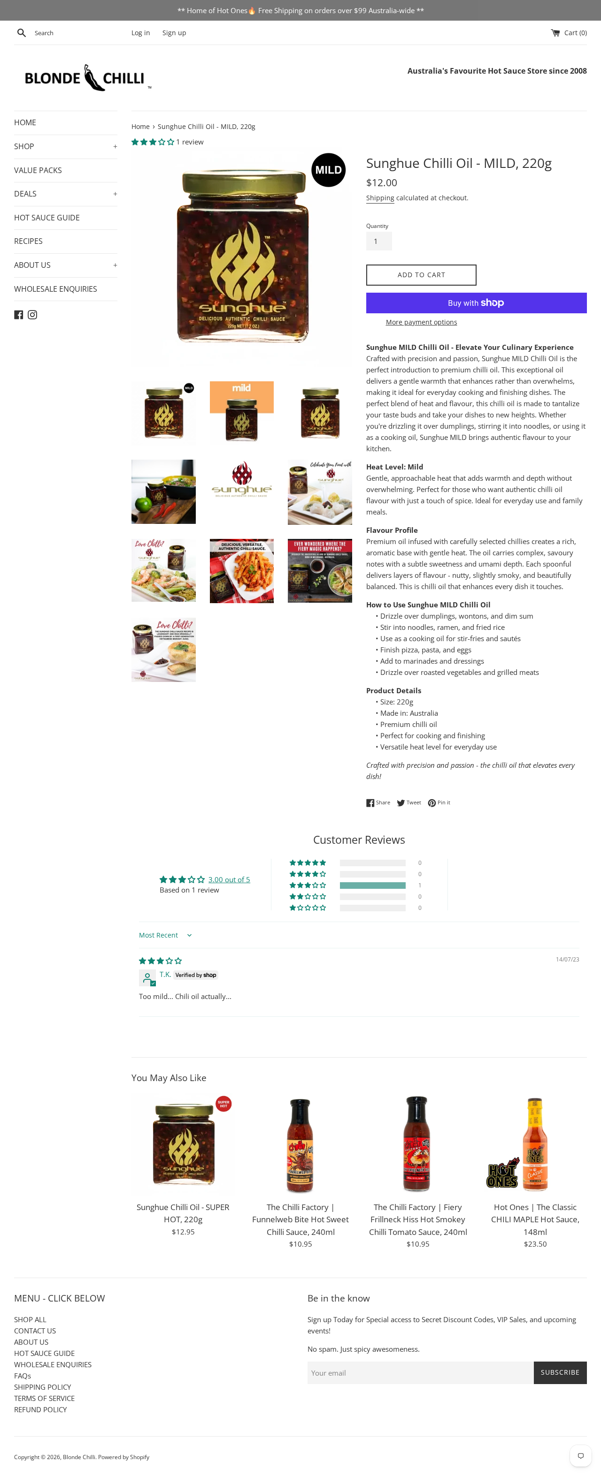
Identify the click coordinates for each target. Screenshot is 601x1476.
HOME (25, 122)
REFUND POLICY (40, 1409)
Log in (140, 33)
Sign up (174, 33)
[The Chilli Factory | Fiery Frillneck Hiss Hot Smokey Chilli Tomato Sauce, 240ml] (418, 1144)
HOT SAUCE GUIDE (47, 217)
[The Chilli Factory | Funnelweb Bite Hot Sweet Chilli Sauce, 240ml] (300, 1144)
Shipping (380, 197)
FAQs (22, 1375)
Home (140, 126)
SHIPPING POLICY (42, 1387)
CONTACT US (35, 1330)
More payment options (421, 322)
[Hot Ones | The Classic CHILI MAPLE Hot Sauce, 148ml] (535, 1144)
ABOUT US (65, 265)
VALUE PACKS (38, 170)
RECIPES (28, 241)
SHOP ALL (30, 1319)
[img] (160, 960)
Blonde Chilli (79, 1457)
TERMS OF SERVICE (44, 1398)
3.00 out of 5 (229, 879)
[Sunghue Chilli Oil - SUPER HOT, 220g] (183, 1144)
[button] (153, 141)
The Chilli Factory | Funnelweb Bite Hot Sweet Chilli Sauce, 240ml (300, 1219)
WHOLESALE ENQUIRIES (55, 289)
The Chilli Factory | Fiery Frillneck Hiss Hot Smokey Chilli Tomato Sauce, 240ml (418, 1219)
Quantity (377, 226)
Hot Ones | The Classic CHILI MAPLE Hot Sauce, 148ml (535, 1219)
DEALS (65, 194)
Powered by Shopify (123, 1457)
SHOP (65, 146)
